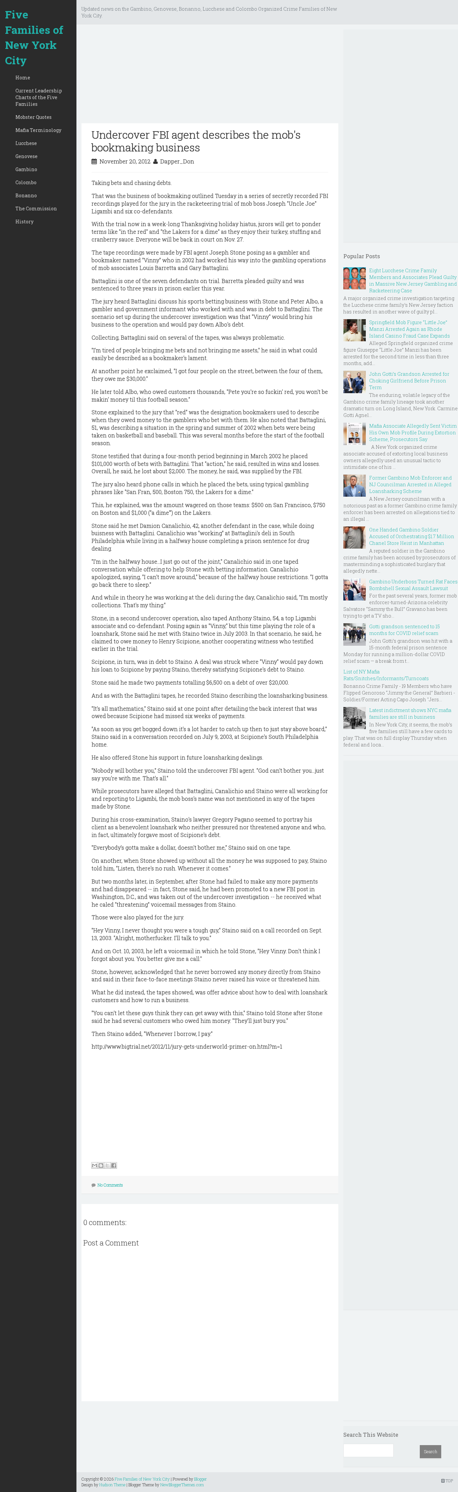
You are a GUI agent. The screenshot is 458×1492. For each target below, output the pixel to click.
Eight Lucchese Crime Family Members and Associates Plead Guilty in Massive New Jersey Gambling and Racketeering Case (413, 280)
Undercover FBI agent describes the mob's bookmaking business (196, 140)
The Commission (36, 208)
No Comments (110, 1185)
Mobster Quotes (33, 117)
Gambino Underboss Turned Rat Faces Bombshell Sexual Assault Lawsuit (413, 584)
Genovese (26, 156)
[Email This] (94, 1165)
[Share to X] (107, 1165)
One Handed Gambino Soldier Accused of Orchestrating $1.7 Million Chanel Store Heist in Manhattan (411, 536)
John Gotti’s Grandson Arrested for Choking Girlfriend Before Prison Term (409, 380)
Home (22, 77)
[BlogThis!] (101, 1165)
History (24, 221)
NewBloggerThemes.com (182, 1484)
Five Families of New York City (34, 37)
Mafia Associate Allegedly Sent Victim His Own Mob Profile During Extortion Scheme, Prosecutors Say (413, 432)
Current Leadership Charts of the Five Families (38, 97)
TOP (449, 1480)
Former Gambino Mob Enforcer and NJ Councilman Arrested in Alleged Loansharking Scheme (410, 484)
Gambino (26, 169)
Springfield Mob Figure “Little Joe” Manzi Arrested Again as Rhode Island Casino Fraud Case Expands (409, 329)
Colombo (26, 182)
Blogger (200, 1479)
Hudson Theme (112, 1484)
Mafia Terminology (38, 130)
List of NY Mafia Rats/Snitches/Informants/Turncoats (386, 675)
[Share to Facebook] (113, 1165)
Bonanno (26, 195)
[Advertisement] (210, 76)
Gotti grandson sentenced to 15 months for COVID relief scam (404, 629)
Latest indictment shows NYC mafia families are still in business (410, 713)
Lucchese (26, 143)
